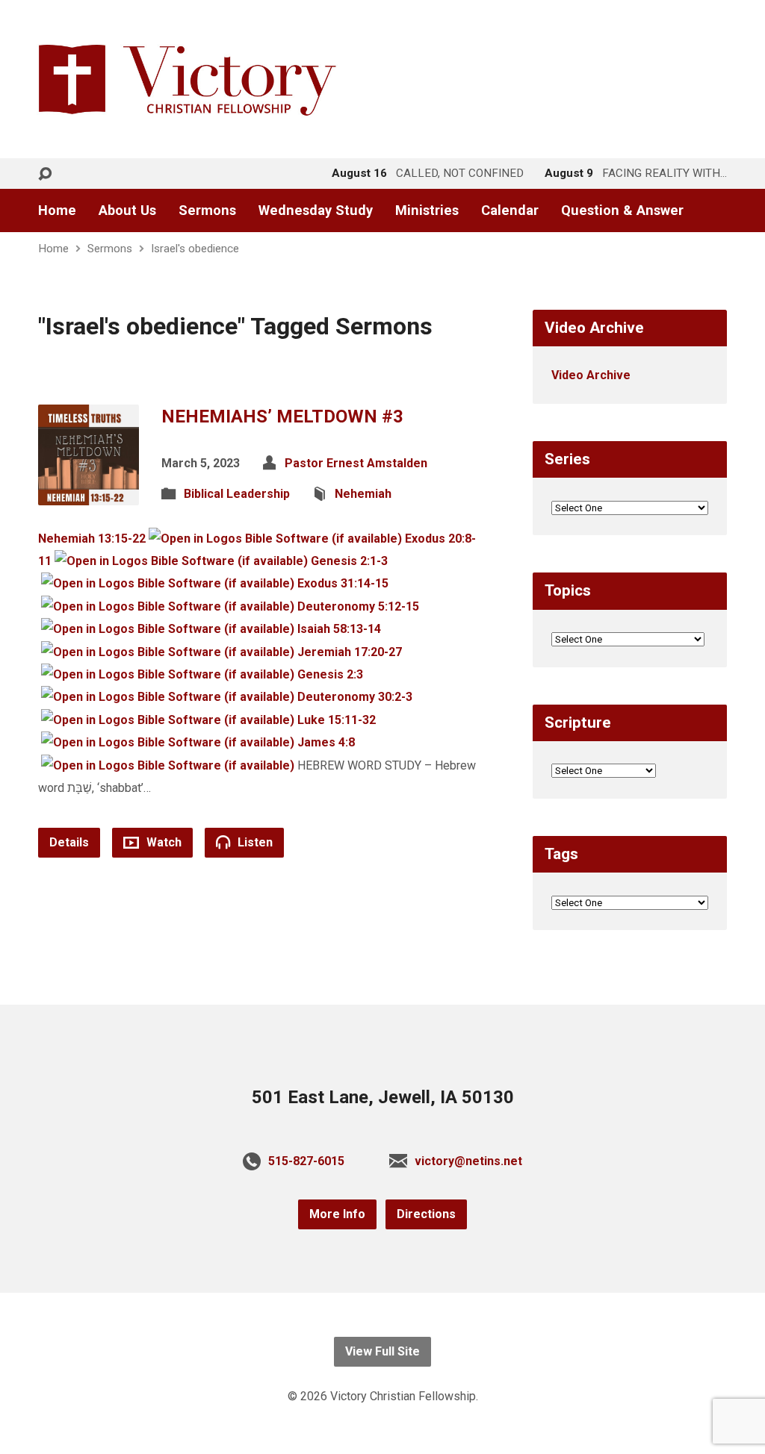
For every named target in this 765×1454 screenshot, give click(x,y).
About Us (127, 210)
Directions (426, 1214)
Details (69, 842)
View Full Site (382, 1351)
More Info (337, 1214)
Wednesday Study (315, 210)
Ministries (427, 210)
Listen (254, 842)
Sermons (207, 210)
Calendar (510, 210)
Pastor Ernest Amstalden (356, 463)
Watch (162, 842)
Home (57, 210)
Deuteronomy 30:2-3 (354, 697)
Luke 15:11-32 (336, 720)
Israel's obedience (195, 248)
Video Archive (591, 375)
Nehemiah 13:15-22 (92, 538)
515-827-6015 (306, 1161)
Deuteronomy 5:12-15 (358, 606)
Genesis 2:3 (330, 674)
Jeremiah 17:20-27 (349, 652)
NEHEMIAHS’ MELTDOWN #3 (282, 416)
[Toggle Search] (45, 174)
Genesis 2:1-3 (349, 561)
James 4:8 (326, 742)
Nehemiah (363, 494)
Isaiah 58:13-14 (339, 629)
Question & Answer (622, 210)
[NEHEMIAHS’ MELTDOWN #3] (88, 493)
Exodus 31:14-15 (342, 583)
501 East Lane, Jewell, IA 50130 (383, 1097)
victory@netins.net (468, 1161)
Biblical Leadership (237, 494)
